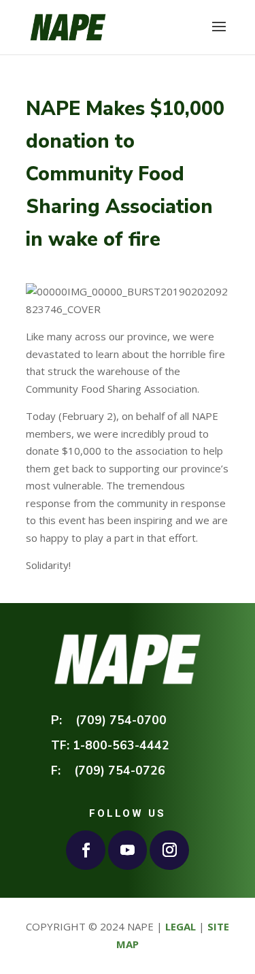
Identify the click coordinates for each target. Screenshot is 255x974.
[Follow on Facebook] (85, 850)
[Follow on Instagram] (169, 850)
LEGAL (180, 926)
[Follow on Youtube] (128, 850)
